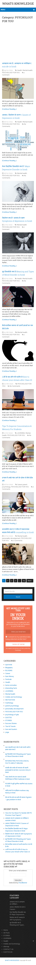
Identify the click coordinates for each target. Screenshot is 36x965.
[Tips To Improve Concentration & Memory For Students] (18, 451)
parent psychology (12, 706)
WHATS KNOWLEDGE (18, 3)
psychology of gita (12, 714)
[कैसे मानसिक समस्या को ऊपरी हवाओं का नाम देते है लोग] (18, 350)
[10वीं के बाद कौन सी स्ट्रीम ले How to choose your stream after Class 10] (18, 399)
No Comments (15, 386)
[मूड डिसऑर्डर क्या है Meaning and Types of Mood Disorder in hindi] (18, 296)
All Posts (6, 933)
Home (5, 930)
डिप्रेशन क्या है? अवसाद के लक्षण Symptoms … (17, 919)
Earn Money (9, 676)
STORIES (8, 720)
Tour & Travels (10, 726)
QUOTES (8, 717)
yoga (7, 732)
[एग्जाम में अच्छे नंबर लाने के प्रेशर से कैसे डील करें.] (18, 502)
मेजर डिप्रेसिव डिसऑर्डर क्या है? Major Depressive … (18, 913)
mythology (9, 703)
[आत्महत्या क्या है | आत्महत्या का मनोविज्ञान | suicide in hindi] (18, 88)
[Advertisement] (18, 43)
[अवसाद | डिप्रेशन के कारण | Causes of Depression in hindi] (18, 139)
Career (19, 484)
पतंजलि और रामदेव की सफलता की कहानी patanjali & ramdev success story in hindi (18, 770)
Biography (9, 667)
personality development (11, 538)
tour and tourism (11, 729)
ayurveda (8, 665)
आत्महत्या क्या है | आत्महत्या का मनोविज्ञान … (17, 903)
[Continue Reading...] (9, 109)
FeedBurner (23, 883)
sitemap (6, 946)
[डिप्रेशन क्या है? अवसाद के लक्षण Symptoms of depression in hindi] (18, 242)
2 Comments (17, 540)
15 (24, 581)
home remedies (11, 685)
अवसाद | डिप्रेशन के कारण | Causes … (17, 908)
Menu (3, 10)
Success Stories (11, 723)
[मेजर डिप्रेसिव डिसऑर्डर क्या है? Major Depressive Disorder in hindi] (18, 191)
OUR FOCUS (7, 952)
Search (18, 597)
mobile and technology (13, 697)
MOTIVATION (10, 700)
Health (19, 70)
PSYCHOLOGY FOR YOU (11, 72)
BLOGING (8, 670)
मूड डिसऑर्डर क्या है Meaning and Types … (17, 924)
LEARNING (21, 433)
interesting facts (11, 688)
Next (29, 581)
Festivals (8, 679)
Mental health (27, 70)
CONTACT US (8, 949)
